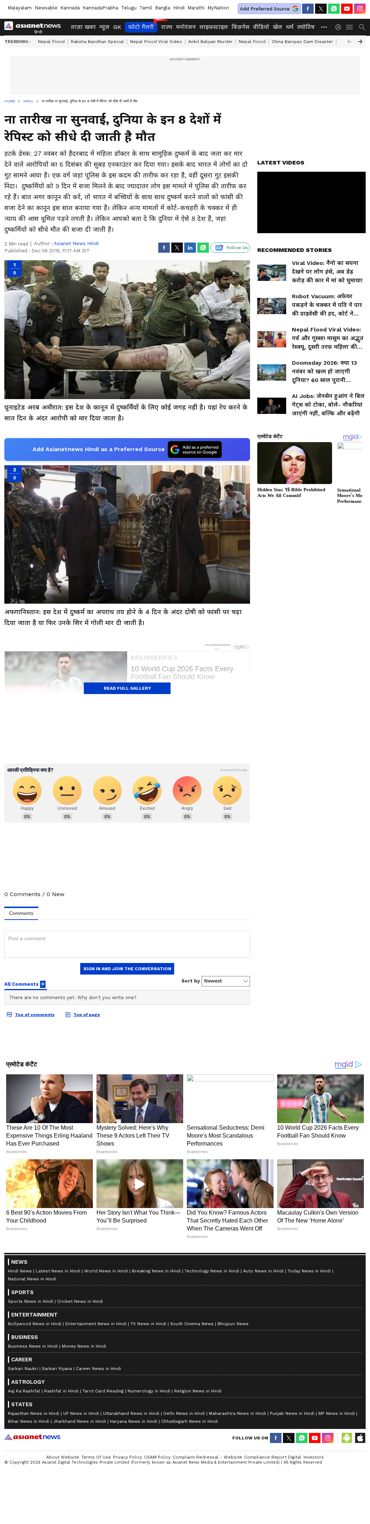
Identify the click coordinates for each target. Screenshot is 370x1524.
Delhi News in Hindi (184, 1413)
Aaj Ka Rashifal (24, 1391)
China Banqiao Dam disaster (302, 41)
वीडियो (261, 26)
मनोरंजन (186, 26)
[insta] (360, 9)
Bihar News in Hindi (28, 1421)
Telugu (129, 7)
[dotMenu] (324, 27)
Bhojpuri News (233, 1323)
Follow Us (237, 247)
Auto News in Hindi (263, 1270)
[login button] (340, 27)
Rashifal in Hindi (61, 1391)
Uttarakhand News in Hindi (131, 1413)
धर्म (289, 26)
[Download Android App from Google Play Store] (347, 1438)
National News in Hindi (32, 1278)
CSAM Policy (157, 1457)
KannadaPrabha (100, 7)
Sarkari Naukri (23, 1368)
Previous (349, 42)
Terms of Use (96, 1457)
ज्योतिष (306, 26)
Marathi (196, 7)
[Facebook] (308, 9)
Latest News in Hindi (58, 1270)
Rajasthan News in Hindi (33, 1413)
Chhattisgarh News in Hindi (189, 1421)
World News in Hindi (106, 1270)
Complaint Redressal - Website (207, 1457)
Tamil (145, 7)
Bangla (162, 7)
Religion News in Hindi (197, 1391)
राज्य (166, 26)
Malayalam (20, 7)
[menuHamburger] (349, 27)
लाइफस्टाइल (213, 26)
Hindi (179, 7)
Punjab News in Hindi (292, 1413)
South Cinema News (192, 1323)
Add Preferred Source (265, 9)
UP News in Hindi (81, 1413)
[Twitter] (321, 9)
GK (117, 26)
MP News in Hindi (336, 1413)
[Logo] (35, 27)
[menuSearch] (362, 27)
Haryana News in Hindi (133, 1421)
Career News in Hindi (98, 1368)
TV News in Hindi (148, 1323)
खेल (277, 26)
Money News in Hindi (84, 1346)
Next (360, 42)
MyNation (218, 7)
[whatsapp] (334, 9)
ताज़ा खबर (83, 26)
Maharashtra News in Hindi (237, 1413)
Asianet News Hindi (76, 243)
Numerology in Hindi (149, 1391)
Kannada (70, 7)
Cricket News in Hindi (80, 1301)
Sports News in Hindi (30, 1301)
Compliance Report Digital (272, 1457)
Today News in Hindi (309, 1270)
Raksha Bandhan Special (97, 41)
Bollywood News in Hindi (34, 1323)
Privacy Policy (127, 1457)
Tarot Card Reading (103, 1391)
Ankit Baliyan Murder (210, 41)
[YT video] (347, 9)
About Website (62, 1457)
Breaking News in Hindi (156, 1270)
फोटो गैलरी (141, 26)
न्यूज (104, 26)
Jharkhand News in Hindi (79, 1421)
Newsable (46, 7)
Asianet (32, 1437)
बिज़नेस (240, 26)
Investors (314, 1457)
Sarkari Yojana (57, 1368)
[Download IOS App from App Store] (360, 1438)
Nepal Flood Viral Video (156, 41)
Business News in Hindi (33, 1346)
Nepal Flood (51, 41)
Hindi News (20, 1270)
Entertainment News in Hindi (95, 1323)
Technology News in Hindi (212, 1270)
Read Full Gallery (127, 688)
